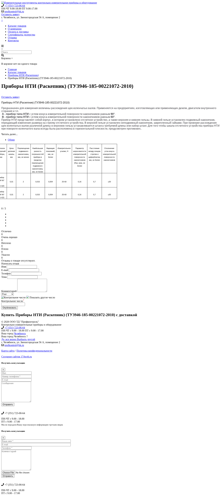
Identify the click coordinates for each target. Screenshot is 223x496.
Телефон (6, 273)
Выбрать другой (26, 339)
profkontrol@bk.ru (14, 11)
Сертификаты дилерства (21, 34)
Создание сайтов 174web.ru (16, 356)
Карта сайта (8, 350)
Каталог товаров (17, 25)
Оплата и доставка (18, 31)
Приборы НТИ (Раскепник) (23, 75)
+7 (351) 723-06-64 (15, 5)
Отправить (8, 404)
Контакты (13, 40)
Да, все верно (9, 339)
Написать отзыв (10, 263)
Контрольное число (12, 301)
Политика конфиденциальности (34, 350)
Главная (12, 69)
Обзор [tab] (11, 139)
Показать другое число (42, 297)
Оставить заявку (10, 14)
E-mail (4, 270)
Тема (4, 277)
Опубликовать (9, 307)
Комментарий (9, 291)
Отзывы (12, 37)
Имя (3, 266)
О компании (15, 28)
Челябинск (20, 333)
